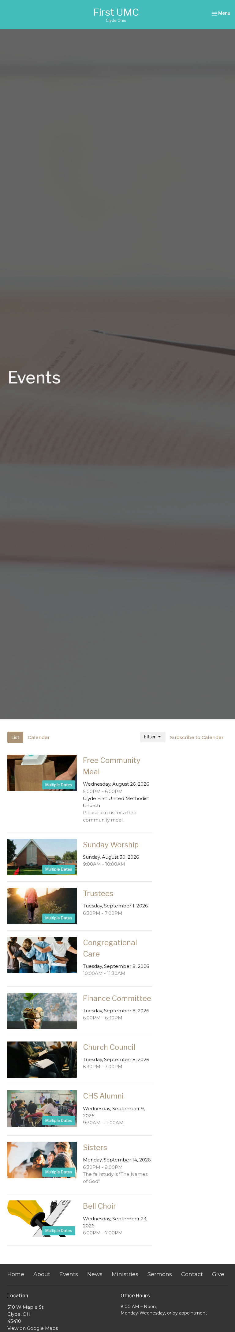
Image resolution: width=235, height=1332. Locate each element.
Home (15, 1274)
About (41, 1274)
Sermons (159, 1274)
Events (68, 1274)
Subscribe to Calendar (197, 737)
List (15, 737)
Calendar (39, 737)
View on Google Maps (32, 1328)
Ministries (125, 1274)
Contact (192, 1274)
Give (218, 1274)
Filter (150, 737)
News (95, 1274)
